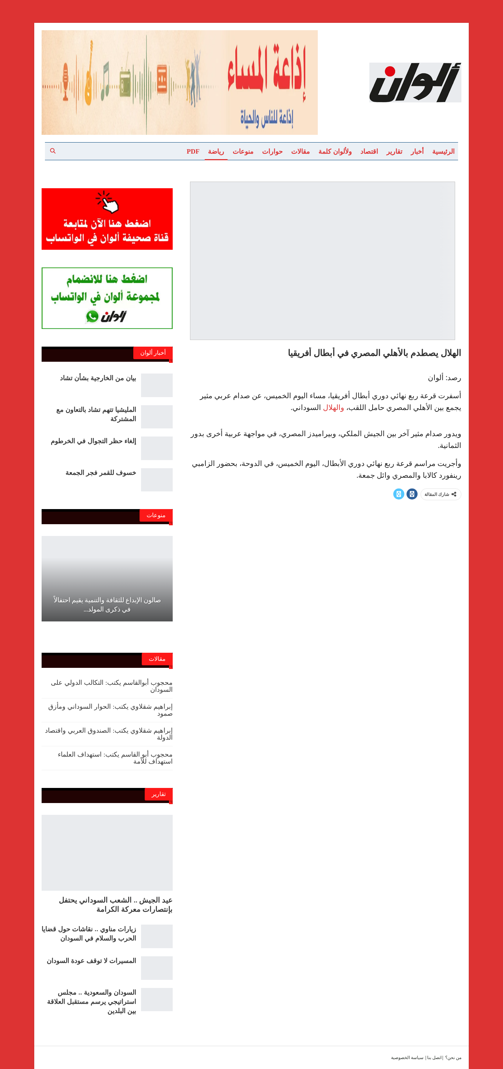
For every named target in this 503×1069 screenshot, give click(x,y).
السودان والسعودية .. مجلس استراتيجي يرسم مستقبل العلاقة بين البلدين (91, 1001)
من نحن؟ (453, 1057)
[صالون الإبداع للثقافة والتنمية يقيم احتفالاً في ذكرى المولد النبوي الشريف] (107, 578)
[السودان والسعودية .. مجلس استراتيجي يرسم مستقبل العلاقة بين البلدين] (157, 1000)
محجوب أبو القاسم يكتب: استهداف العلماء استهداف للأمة (115, 758)
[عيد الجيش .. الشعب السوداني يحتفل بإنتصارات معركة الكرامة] (107, 853)
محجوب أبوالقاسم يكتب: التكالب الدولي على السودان (112, 686)
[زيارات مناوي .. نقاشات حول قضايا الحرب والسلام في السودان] (157, 936)
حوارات (272, 151)
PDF (193, 151)
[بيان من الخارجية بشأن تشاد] (157, 385)
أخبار (417, 151)
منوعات (243, 151)
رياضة (216, 151)
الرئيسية (443, 151)
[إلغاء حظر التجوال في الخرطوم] (157, 448)
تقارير (394, 151)
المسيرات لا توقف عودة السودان (91, 960)
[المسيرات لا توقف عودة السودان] (157, 968)
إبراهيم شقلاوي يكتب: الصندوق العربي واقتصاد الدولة (109, 734)
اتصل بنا (434, 1057)
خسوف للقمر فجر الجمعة (101, 472)
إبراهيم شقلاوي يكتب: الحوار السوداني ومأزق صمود (110, 710)
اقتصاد (369, 151)
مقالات (300, 151)
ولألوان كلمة (335, 151)
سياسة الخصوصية (407, 1057)
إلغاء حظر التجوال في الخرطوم (93, 441)
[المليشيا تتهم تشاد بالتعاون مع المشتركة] (157, 417)
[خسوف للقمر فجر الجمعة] (157, 480)
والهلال (333, 407)
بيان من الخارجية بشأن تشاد (98, 378)
